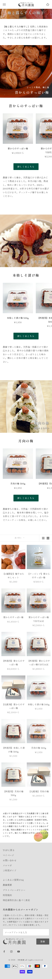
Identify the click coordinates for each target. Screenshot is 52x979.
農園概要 (7, 885)
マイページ (8, 855)
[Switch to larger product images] (43, 538)
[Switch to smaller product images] (48, 538)
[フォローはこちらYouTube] (18, 951)
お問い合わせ (9, 860)
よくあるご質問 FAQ (13, 879)
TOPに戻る (9, 850)
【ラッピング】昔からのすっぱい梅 (38, 575)
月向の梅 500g (17, 483)
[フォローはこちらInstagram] (11, 951)
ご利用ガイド (9, 870)
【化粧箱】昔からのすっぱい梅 (13, 706)
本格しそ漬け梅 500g (18, 318)
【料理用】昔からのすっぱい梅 (13, 662)
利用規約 (7, 895)
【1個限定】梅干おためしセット (13, 575)
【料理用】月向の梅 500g (13, 793)
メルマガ (7, 865)
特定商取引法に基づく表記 (16, 900)
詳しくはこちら (26, 166)
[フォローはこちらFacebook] (4, 951)
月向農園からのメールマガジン (21, 909)
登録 (42, 941)
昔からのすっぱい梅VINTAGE (38, 618)
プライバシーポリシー (14, 890)
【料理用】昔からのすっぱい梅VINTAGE (38, 662)
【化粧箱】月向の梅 (38, 791)
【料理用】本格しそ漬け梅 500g (13, 749)
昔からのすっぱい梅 (18, 148)
